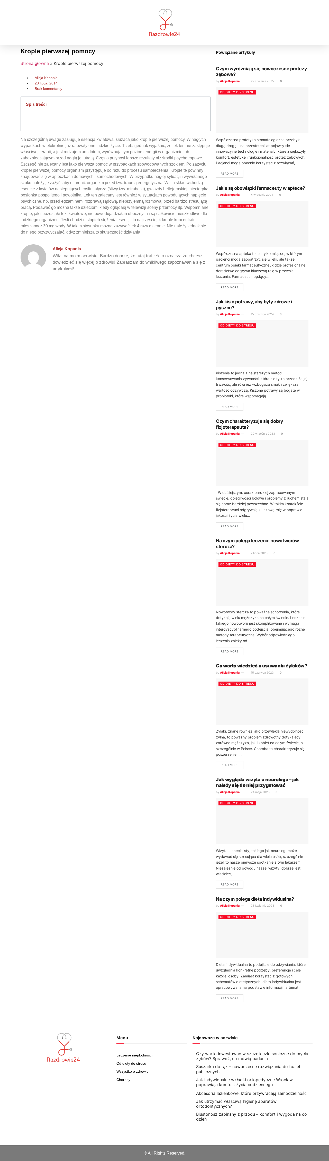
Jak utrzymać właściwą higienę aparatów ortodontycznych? (236, 1104)
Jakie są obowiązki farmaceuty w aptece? (260, 188)
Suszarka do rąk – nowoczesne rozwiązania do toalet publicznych (248, 1069)
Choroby (123, 1080)
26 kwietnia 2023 (262, 905)
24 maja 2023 (260, 792)
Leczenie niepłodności (134, 1055)
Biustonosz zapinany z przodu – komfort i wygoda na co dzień (251, 1117)
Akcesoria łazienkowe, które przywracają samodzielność (251, 1093)
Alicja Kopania (230, 81)
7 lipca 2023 (259, 553)
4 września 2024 (261, 194)
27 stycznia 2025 (262, 81)
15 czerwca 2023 (262, 672)
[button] (12, 22)
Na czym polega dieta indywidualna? (255, 899)
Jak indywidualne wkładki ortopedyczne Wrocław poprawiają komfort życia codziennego (244, 1082)
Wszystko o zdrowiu (132, 1071)
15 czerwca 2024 (262, 314)
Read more (230, 173)
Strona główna (35, 63)
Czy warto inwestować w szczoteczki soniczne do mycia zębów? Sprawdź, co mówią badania (252, 1056)
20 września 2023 (262, 433)
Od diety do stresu (237, 92)
